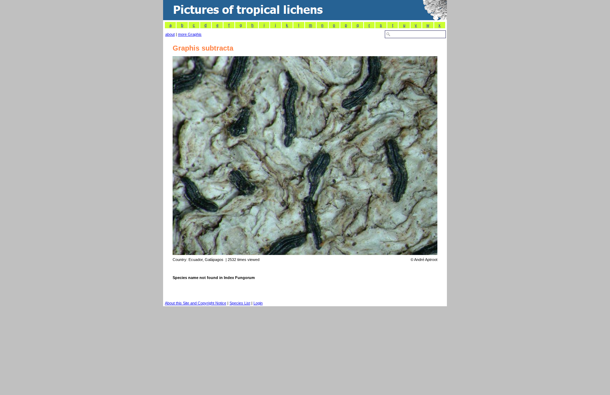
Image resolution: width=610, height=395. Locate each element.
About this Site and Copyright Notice (195, 303)
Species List (239, 303)
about (170, 34)
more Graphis (190, 34)
